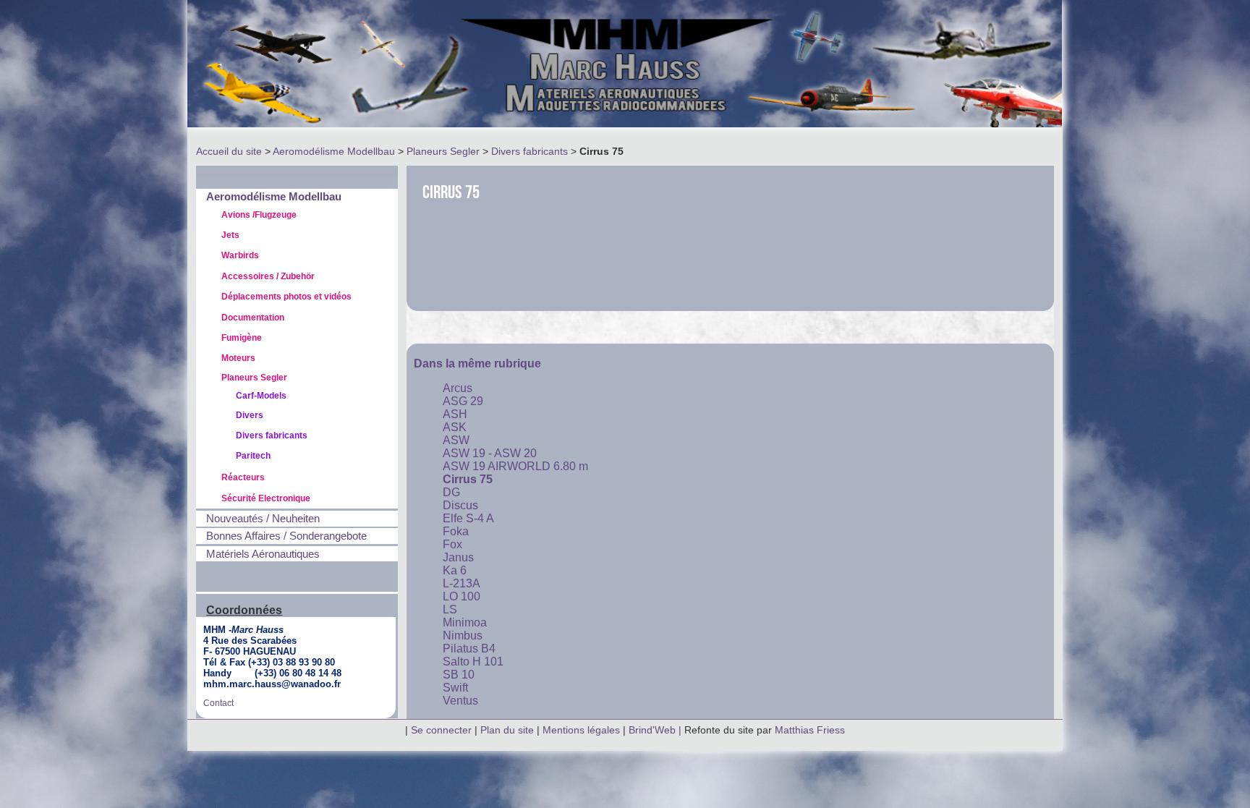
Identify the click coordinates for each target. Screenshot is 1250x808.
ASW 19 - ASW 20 (490, 453)
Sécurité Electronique (265, 498)
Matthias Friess (810, 730)
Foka (456, 531)
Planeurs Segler (443, 151)
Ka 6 (455, 570)
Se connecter (441, 730)
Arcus (457, 388)
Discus (460, 505)
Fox (452, 544)
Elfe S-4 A (468, 518)
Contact (218, 703)
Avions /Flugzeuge (259, 215)
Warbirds (240, 255)
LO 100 (461, 596)
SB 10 (459, 674)
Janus (458, 557)
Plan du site (507, 730)
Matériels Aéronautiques (263, 554)
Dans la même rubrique (477, 363)
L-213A (461, 583)
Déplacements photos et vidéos (286, 297)
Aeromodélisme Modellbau (334, 151)
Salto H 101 (473, 661)
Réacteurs (243, 477)
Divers (249, 415)
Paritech (253, 456)
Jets (230, 235)
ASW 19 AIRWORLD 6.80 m (515, 466)
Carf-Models (261, 396)
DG (451, 492)
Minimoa (465, 622)
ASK (455, 427)
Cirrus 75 (468, 479)
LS (450, 609)
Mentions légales (583, 730)
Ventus (460, 700)
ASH (455, 414)
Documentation (252, 317)
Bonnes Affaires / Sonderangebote (286, 536)
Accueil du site (229, 151)
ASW (456, 440)
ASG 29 (463, 401)
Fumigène (241, 338)
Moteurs (238, 358)
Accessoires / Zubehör (268, 276)
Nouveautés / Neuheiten (263, 518)
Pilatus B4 (469, 648)
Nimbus (462, 635)
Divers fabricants (529, 151)
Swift (455, 687)
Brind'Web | (656, 730)
